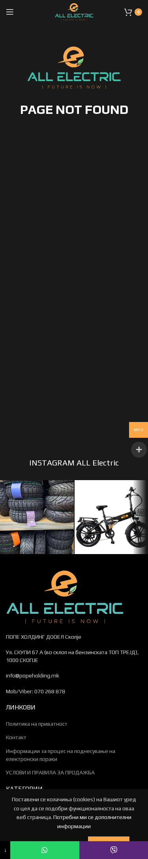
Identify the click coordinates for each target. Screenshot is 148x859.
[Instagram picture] (37, 517)
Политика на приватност (36, 724)
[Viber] (113, 850)
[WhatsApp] (44, 850)
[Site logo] (74, 11)
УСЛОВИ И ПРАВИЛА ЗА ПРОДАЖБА (50, 772)
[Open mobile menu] (10, 12)
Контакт (16, 737)
